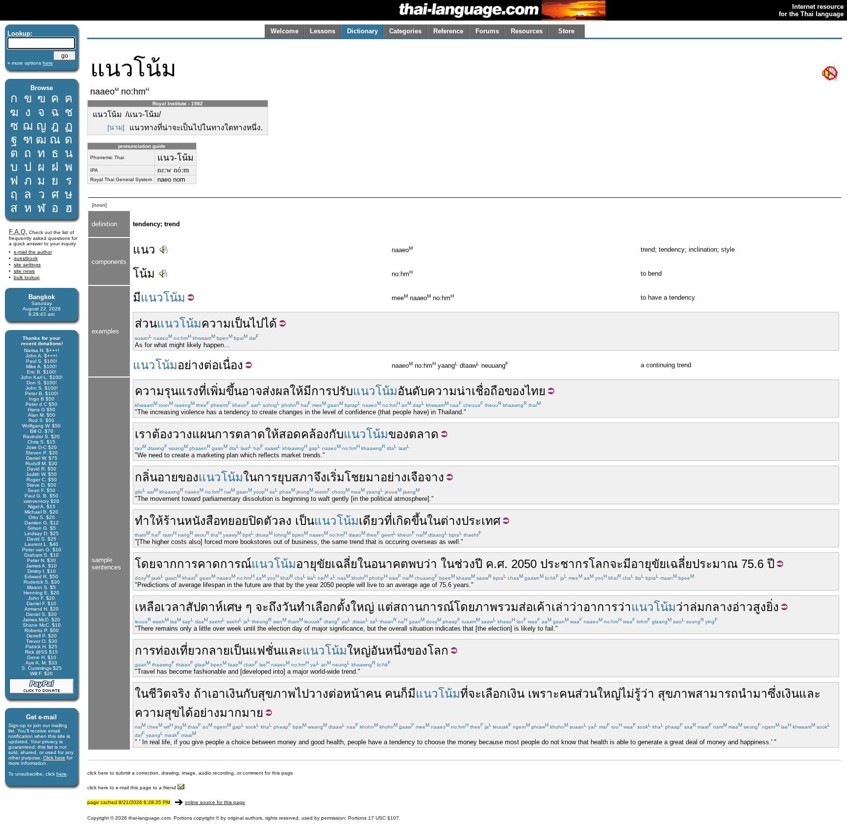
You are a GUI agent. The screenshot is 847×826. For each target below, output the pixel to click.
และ (291, 650)
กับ (336, 434)
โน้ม (144, 273)
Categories (405, 31)
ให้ (296, 391)
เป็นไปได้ (254, 323)
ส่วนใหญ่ (598, 693)
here (61, 774)
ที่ (202, 391)
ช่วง (464, 563)
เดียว (371, 520)
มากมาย (241, 712)
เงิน (234, 693)
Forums (487, 31)
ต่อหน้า (347, 693)
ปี (478, 563)
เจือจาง (425, 477)
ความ (216, 323)
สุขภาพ (277, 693)
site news (24, 271)
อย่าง (393, 477)
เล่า (560, 607)
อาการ (600, 607)
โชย (355, 477)
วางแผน (194, 434)
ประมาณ (715, 563)
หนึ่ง (396, 650)
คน (373, 693)
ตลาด (250, 434)
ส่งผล (276, 391)
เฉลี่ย (344, 563)
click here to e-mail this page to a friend (132, 787)
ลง (285, 520)
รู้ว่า (644, 693)
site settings (27, 264)
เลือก (494, 693)
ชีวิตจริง (169, 693)
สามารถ (717, 693)
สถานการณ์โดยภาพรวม (456, 607)
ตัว (271, 520)
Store (566, 31)
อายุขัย (313, 563)
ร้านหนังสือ (191, 520)
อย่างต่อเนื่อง (210, 365)
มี (137, 297)
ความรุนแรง (167, 391)
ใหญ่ (362, 607)
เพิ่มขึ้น (224, 391)
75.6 (752, 563)
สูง (759, 607)
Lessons (322, 31)
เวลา (173, 607)
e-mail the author (33, 252)
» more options (30, 63)
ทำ (304, 607)
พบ (416, 563)
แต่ (385, 607)
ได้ (186, 712)
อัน (378, 650)
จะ (616, 563)
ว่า (430, 563)
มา (373, 477)
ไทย (535, 391)
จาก (166, 563)
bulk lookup (27, 277)
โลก (599, 563)
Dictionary (362, 31)
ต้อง (162, 434)
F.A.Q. (18, 232)
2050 (524, 563)
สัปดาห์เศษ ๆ (219, 607)
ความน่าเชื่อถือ (465, 391)
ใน (250, 477)
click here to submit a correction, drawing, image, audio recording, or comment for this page (190, 773)
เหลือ (148, 607)
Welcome (285, 31)
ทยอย (234, 520)
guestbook (26, 258)
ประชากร (564, 563)
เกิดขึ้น (409, 520)
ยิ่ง (772, 607)
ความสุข (157, 712)
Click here (54, 757)
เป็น (304, 520)
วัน (289, 607)
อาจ (252, 391)
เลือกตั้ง (330, 607)
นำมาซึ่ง (759, 693)
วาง (318, 693)
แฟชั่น (265, 650)
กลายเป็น (225, 650)
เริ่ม (335, 477)
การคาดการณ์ (214, 563)
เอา (216, 693)
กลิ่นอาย (156, 477)
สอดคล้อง (304, 434)
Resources (527, 31)
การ (321, 391)
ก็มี (408, 693)
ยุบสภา (295, 477)
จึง (320, 477)
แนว (144, 249)
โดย (145, 563)
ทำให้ (149, 520)
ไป (302, 693)
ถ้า (201, 693)
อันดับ (412, 391)
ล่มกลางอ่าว (721, 607)
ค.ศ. (497, 563)
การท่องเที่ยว (168, 650)
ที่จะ (470, 693)
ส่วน (146, 323)
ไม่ (627, 693)
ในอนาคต (382, 563)
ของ (514, 391)
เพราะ (543, 693)
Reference (448, 31)
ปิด (256, 520)
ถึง (275, 607)
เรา (143, 434)
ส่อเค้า (535, 607)
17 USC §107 (383, 818)
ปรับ (342, 391)
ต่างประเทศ (470, 520)
